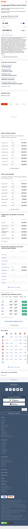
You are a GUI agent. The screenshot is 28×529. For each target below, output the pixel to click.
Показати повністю (15, 168)
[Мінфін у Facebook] (6, 389)
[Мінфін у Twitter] (14, 389)
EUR (3, 305)
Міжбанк (2, 428)
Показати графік (14, 325)
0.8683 (7, 343)
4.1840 (20, 336)
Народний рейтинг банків (5, 435)
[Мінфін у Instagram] (17, 389)
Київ (6, 296)
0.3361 (11, 349)
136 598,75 (24, 186)
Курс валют (3, 419)
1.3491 (15, 356)
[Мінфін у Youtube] (21, 389)
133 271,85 (24, 205)
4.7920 (20, 356)
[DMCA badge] (14, 523)
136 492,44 (24, 158)
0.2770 (15, 340)
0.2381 (7, 340)
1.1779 (15, 336)
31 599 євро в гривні (6, 69)
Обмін (24, 301)
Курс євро (3, 422)
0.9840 (20, 340)
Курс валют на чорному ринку (6, 461)
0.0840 (11, 359)
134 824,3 (24, 199)
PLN (3, 308)
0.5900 (25, 352)
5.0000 (25, 346)
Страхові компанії (4, 491)
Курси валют (3, 375)
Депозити (3, 429)
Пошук (24, 409)
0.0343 (7, 352)
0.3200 (20, 349)
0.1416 (20, 352)
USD (3, 302)
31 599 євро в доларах (6, 65)
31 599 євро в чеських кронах (8, 77)
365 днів (17, 104)
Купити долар (3, 463)
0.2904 (7, 346)
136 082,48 (24, 149)
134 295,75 (24, 222)
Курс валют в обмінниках (5, 460)
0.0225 (15, 359)
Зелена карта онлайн (5, 486)
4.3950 (11, 336)
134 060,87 (24, 196)
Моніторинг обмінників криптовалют (7, 436)
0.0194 (7, 359)
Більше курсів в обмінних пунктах (14, 321)
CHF (3, 314)
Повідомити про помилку (14, 413)
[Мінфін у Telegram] (10, 389)
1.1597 (7, 356)
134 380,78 (24, 189)
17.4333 (25, 336)
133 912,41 (24, 193)
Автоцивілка (3, 490)
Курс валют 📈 (7, 379)
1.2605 (11, 346)
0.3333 (25, 359)
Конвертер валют (4, 432)
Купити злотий (3, 466)
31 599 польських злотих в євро (7, 35)
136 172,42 (24, 155)
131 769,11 (24, 267)
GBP (3, 311)
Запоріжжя (15, 296)
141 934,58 (24, 238)
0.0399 (15, 352)
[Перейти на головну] (4, 1)
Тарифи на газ (3, 430)
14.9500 (25, 343)
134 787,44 (24, 270)
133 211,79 (24, 202)
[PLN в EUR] (24, 26)
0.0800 (20, 359)
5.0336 (11, 356)
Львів (10, 296)
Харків (21, 296)
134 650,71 (24, 228)
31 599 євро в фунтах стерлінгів (8, 82)
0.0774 (7, 349)
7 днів (4, 104)
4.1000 (25, 340)
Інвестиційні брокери (5, 426)
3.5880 (20, 343)
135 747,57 (24, 145)
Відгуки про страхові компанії (6, 487)
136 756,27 (24, 142)
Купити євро (3, 464)
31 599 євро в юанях (6, 73)
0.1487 (11, 352)
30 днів (10, 104)
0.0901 (15, 349)
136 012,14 (24, 183)
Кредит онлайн (4, 433)
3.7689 (11, 343)
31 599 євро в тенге (5, 86)
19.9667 (25, 356)
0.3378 (15, 346)
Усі (3, 296)
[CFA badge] (18, 497)
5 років (23, 104)
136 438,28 (24, 231)
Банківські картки (4, 425)
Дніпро (25, 296)
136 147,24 (24, 152)
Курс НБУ (2, 423)
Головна (2, 379)
